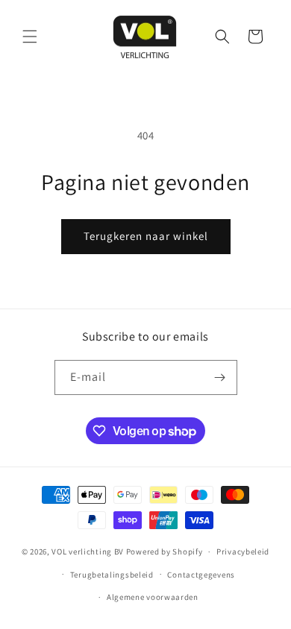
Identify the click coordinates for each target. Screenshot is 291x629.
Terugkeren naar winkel (146, 236)
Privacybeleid (242, 551)
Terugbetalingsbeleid (112, 574)
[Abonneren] (220, 377)
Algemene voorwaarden (152, 597)
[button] (29, 36)
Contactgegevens (201, 574)
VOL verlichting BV (87, 551)
